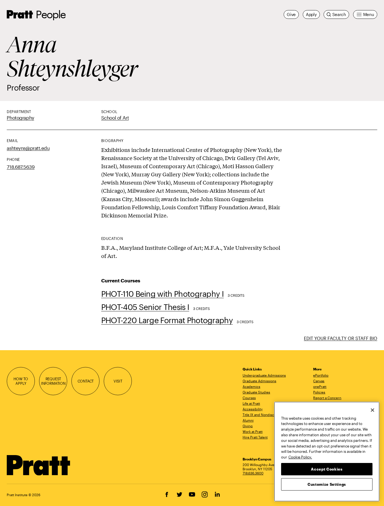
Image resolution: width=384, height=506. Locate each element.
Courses (249, 398)
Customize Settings (327, 484)
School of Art (115, 117)
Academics (251, 386)
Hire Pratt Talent (255, 437)
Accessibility (253, 409)
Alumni (248, 420)
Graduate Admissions (259, 381)
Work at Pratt (253, 431)
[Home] (39, 465)
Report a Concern (327, 398)
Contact (86, 381)
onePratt (319, 386)
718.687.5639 (21, 167)
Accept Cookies (326, 469)
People (50, 14)
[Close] (372, 410)
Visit (118, 381)
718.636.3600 (253, 473)
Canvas (318, 381)
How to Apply (20, 381)
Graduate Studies (256, 392)
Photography (20, 117)
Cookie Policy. (300, 457)
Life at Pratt (251, 403)
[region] (327, 451)
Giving (248, 426)
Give (291, 14)
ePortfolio (320, 375)
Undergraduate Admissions (264, 375)
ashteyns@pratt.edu (28, 148)
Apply (311, 14)
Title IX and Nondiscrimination (266, 415)
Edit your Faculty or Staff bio (340, 338)
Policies (319, 392)
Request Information (53, 381)
